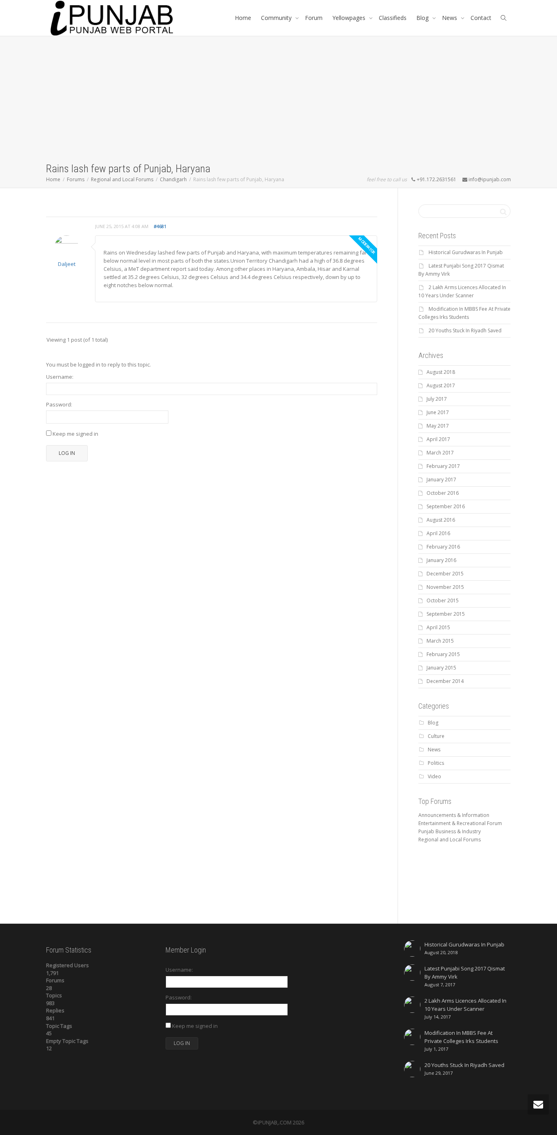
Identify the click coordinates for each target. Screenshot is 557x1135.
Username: (59, 376)
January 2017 (441, 479)
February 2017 (443, 466)
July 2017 (437, 398)
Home (243, 18)
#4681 (160, 226)
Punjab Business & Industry (449, 831)
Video (434, 776)
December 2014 (445, 681)
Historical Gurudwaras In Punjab (466, 252)
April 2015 (438, 627)
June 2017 (438, 412)
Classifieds (393, 18)
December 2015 (445, 573)
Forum (314, 18)
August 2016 (441, 519)
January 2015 (441, 667)
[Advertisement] (278, 101)
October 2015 (443, 600)
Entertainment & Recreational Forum (460, 823)
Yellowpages (349, 18)
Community (277, 18)
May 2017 (438, 425)
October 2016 (443, 493)
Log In (67, 453)
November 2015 (445, 587)
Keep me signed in (75, 433)
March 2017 (440, 452)
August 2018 (441, 372)
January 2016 (441, 560)
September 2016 (446, 506)
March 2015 (440, 640)
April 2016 (438, 533)
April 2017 (438, 439)
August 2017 (441, 385)
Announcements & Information (453, 815)
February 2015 (443, 654)
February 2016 (443, 546)
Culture (436, 736)
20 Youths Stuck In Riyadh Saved (465, 330)
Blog (423, 18)
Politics (436, 763)
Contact (481, 18)
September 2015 (446, 613)
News (450, 18)
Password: (59, 404)
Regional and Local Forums (449, 839)
